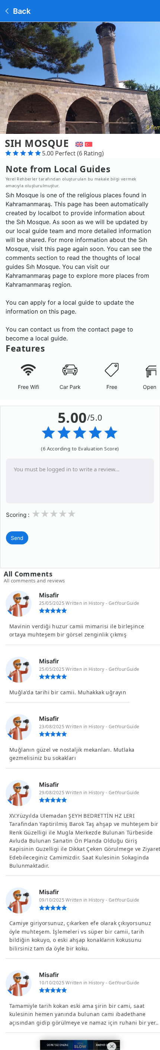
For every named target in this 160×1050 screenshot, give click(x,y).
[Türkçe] (89, 143)
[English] (78, 143)
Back (21, 11)
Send (17, 538)
